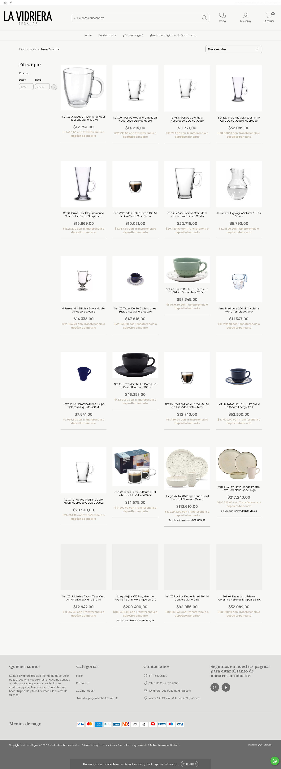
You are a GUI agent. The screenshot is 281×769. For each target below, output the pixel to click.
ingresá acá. (140, 745)
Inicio (88, 35)
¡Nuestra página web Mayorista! (173, 35)
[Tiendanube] (260, 745)
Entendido (190, 764)
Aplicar (54, 87)
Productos (106, 35)
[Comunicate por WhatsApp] (274, 761)
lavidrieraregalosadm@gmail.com (170, 690)
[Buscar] (204, 17)
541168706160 (158, 675)
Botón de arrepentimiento (165, 745)
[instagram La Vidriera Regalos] (5, 2)
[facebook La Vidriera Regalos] (10, 2)
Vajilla (33, 49)
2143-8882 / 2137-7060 (164, 683)
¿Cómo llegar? (133, 35)
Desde (22, 79)
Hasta (38, 79)
